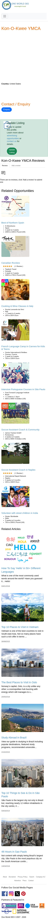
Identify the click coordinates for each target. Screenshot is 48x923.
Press (25, 880)
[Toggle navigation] (4, 16)
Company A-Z (40, 877)
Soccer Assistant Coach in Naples (18, 470)
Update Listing (12, 151)
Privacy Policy (22, 877)
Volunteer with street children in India (19, 513)
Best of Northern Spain (12, 222)
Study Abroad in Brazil (13, 737)
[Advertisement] (24, 57)
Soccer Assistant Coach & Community (20, 429)
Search (31, 877)
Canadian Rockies (10, 263)
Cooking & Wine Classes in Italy (17, 306)
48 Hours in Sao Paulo (14, 851)
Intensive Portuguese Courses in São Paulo (23, 389)
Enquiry (6, 110)
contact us (11, 141)
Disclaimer (12, 877)
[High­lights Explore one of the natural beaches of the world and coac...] (15, 414)
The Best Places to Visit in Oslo (19, 682)
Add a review (16, 165)
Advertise (17, 880)
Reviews (5, 165)
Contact (31, 880)
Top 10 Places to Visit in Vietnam (19, 627)
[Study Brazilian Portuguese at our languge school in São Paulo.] (15, 374)
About (5, 877)
